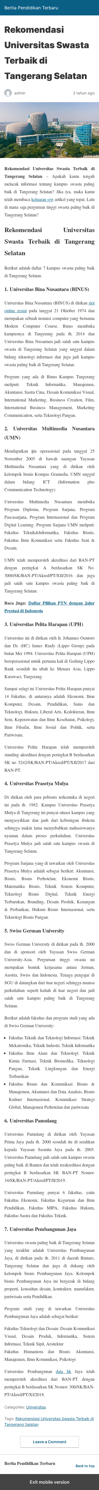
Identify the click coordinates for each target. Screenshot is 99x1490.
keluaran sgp (42, 199)
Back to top (85, 1466)
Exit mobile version (50, 1482)
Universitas (36, 1407)
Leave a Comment (49, 1441)
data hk (63, 1371)
